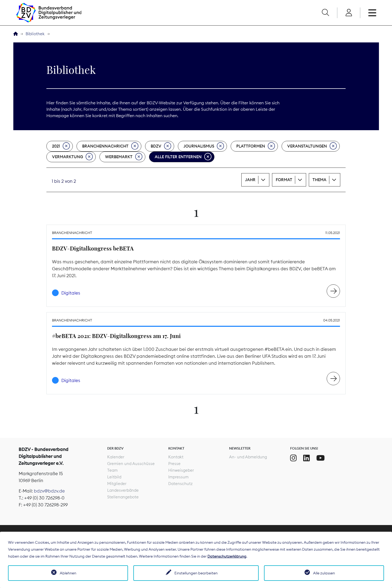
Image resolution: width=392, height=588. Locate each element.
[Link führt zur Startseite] (49, 13)
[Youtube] (320, 458)
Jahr (250, 179)
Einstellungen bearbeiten (196, 573)
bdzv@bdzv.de (49, 491)
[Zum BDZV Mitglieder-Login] (348, 12)
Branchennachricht (105, 146)
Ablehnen (68, 573)
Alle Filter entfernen (178, 156)
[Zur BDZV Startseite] (15, 34)
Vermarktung (67, 156)
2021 (56, 146)
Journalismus (198, 146)
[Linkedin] (306, 458)
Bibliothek (35, 33)
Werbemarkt (119, 156)
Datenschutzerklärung (226, 556)
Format (284, 179)
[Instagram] (293, 458)
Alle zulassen (324, 573)
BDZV (156, 146)
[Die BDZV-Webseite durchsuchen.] (325, 12)
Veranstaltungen (307, 146)
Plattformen (250, 146)
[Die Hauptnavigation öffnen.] (372, 12)
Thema (319, 179)
